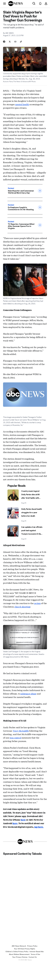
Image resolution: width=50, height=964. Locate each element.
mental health (22, 104)
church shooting (22, 606)
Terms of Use (35, 954)
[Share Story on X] (10, 42)
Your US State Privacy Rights (24, 949)
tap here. (39, 826)
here (23, 819)
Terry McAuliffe (21, 730)
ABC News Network (19, 946)
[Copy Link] (21, 42)
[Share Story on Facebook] (4, 42)
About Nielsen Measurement (19, 954)
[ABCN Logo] (15, 3)
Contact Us (33, 957)
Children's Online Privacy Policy (16, 952)
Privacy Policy (32, 946)
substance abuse (28, 693)
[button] (4, 3)
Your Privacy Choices (19, 957)
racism (37, 603)
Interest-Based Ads (36, 952)
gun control (15, 737)
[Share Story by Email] (15, 42)
